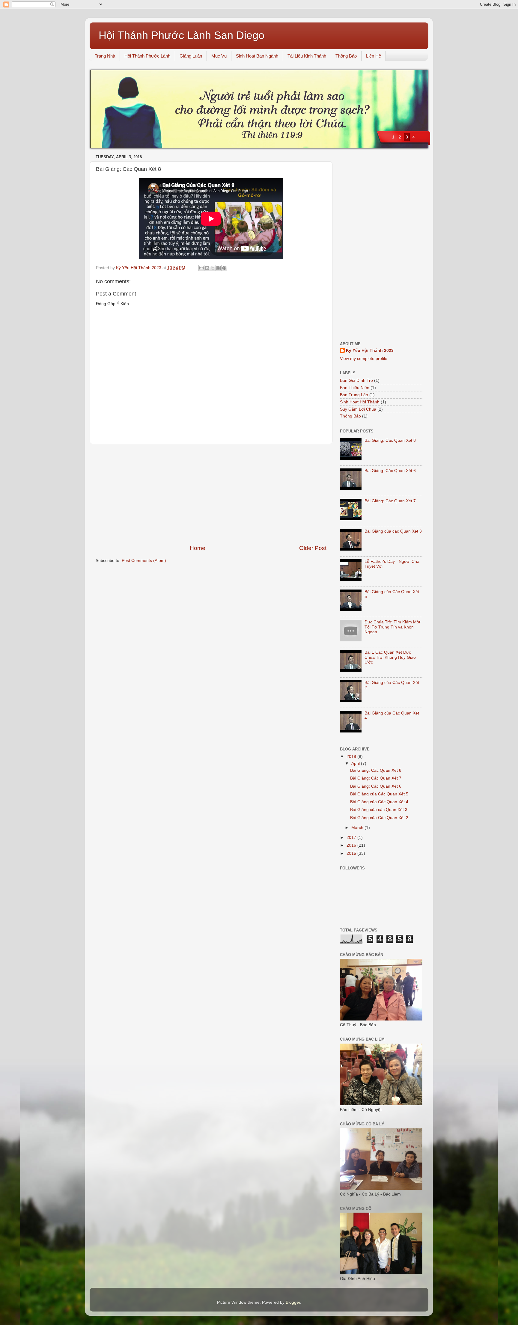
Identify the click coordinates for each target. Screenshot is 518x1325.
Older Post (312, 548)
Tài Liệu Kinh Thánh (306, 55)
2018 (352, 756)
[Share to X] (213, 268)
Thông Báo (346, 55)
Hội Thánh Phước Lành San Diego (181, 35)
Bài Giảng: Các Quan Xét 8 (390, 440)
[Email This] (201, 268)
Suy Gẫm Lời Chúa (358, 409)
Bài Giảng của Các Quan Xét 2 (379, 817)
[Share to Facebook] (219, 268)
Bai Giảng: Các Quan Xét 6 (390, 470)
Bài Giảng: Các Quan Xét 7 (390, 501)
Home (197, 548)
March (358, 827)
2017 (352, 837)
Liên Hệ (373, 55)
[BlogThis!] (207, 268)
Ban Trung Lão (354, 395)
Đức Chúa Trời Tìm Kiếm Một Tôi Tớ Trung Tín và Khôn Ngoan (392, 627)
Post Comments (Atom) (144, 560)
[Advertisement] (211, 494)
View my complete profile (363, 358)
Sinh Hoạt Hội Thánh (360, 402)
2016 (352, 845)
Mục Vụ (219, 55)
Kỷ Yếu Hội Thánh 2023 (370, 350)
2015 (352, 853)
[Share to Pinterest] (224, 268)
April (356, 763)
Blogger (293, 1302)
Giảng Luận (191, 55)
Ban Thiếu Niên (354, 387)
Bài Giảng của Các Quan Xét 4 (379, 802)
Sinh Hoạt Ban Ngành (257, 55)
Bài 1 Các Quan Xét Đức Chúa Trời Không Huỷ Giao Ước (390, 657)
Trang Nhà (105, 55)
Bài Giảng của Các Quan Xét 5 (379, 794)
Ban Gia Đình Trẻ (356, 380)
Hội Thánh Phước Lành (147, 55)
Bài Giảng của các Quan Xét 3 (393, 531)
